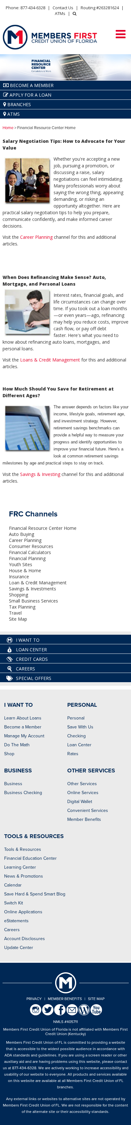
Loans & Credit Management (50, 360)
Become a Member (22, 727)
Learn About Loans (22, 718)
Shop (9, 753)
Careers (12, 929)
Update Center (18, 947)
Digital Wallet (79, 801)
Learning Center (20, 867)
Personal (75, 718)
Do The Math (17, 745)
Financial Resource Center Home (42, 528)
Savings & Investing (40, 474)
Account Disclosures (24, 938)
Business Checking (23, 792)
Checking (76, 736)
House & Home (25, 570)
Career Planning (36, 237)
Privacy (34, 999)
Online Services (82, 792)
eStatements (16, 921)
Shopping (18, 595)
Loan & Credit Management (38, 583)
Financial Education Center (30, 858)
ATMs (60, 13)
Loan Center (79, 745)
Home (8, 127)
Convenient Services (87, 810)
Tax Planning (22, 607)
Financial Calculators (30, 552)
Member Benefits (84, 819)
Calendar (13, 885)
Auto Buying (21, 534)
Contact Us (63, 8)
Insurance (19, 576)
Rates (72, 753)
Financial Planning (27, 558)
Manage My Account (24, 736)
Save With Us (80, 727)
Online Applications (23, 912)
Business (13, 783)
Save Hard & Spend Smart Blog (34, 894)
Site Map (18, 619)
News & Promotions (23, 876)
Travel (15, 613)
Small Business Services (33, 601)
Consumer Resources (31, 546)
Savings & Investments (32, 589)
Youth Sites (20, 564)
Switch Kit (13, 903)
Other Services (82, 783)
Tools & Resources (22, 849)
